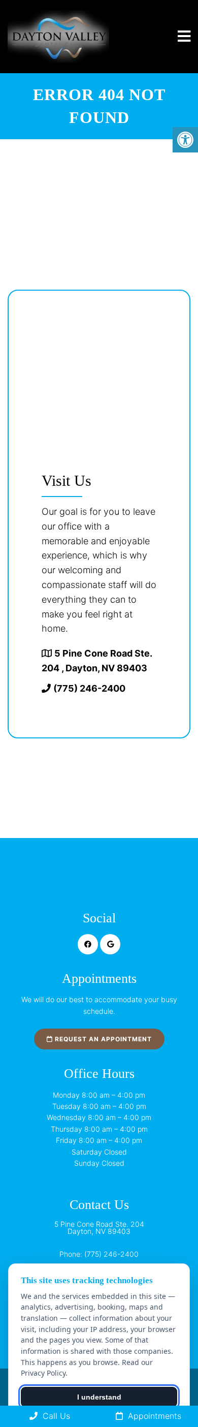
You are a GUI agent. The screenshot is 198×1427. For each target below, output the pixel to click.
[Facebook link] (88, 944)
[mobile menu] (184, 36)
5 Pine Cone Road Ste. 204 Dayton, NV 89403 (99, 1228)
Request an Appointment (102, 1039)
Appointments (153, 1416)
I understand (99, 1397)
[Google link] (110, 944)
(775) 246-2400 (89, 688)
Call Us (55, 1416)
